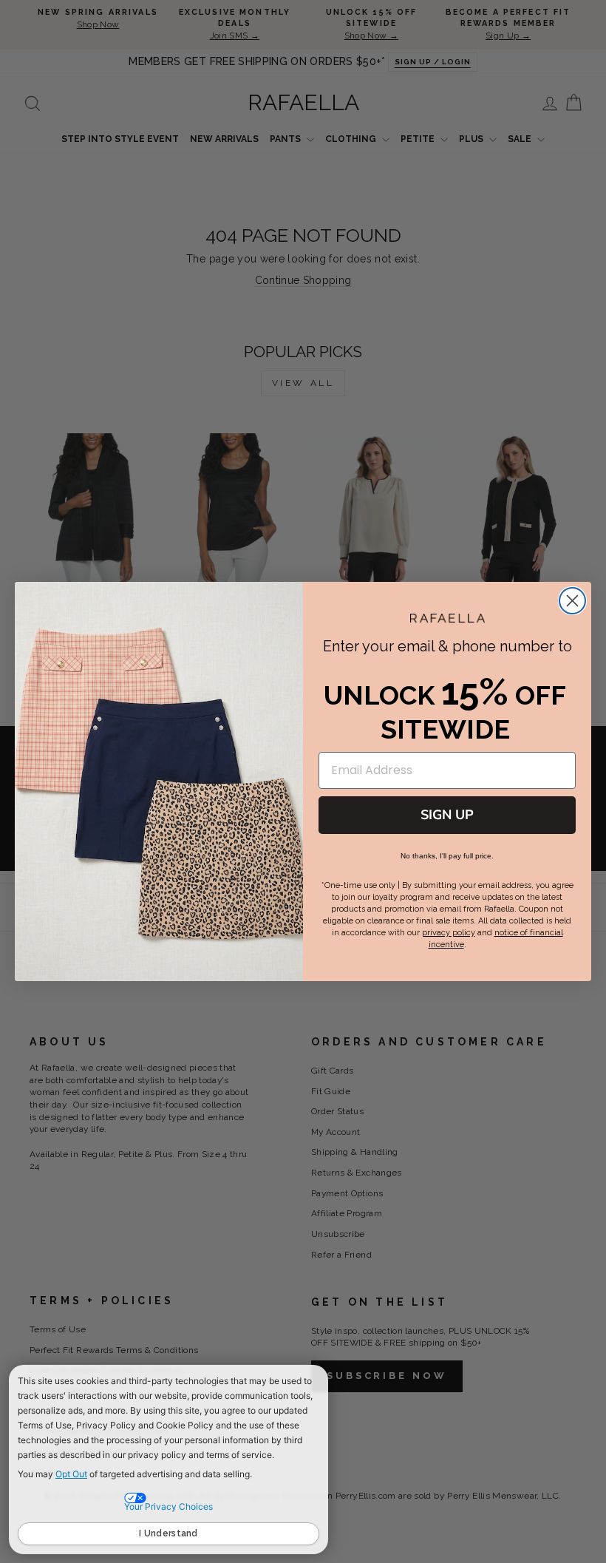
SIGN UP (447, 815)
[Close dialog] (572, 601)
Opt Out (71, 1473)
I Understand (168, 1533)
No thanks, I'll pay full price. (447, 856)
